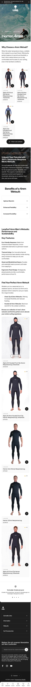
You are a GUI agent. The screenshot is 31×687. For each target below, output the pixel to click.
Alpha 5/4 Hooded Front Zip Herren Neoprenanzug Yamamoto (7, 132)
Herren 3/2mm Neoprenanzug (12, 514)
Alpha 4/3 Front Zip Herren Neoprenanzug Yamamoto (8, 95)
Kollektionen (8, 31)
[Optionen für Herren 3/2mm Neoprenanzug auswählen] (25, 507)
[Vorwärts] (29, 2)
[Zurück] (2, 2)
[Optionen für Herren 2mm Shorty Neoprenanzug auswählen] (25, 457)
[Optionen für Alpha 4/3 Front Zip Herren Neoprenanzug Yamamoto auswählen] (12, 85)
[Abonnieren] (25, 641)
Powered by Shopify (19, 671)
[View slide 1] (12, 589)
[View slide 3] (16, 589)
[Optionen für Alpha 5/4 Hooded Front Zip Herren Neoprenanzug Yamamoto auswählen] (12, 122)
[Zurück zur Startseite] (2, 31)
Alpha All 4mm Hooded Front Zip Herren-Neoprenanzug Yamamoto (22, 96)
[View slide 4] (18, 589)
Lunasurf (5, 90)
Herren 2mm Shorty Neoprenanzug (14, 464)
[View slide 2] (14, 589)
